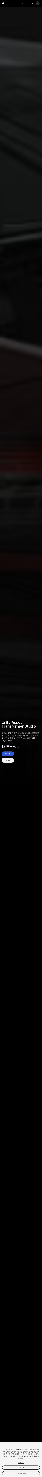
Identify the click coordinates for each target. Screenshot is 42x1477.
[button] (8, 753)
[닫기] (40, 1445)
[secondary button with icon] (38, 3)
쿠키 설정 (21, 1463)
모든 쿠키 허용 (21, 1473)
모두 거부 (21, 1467)
